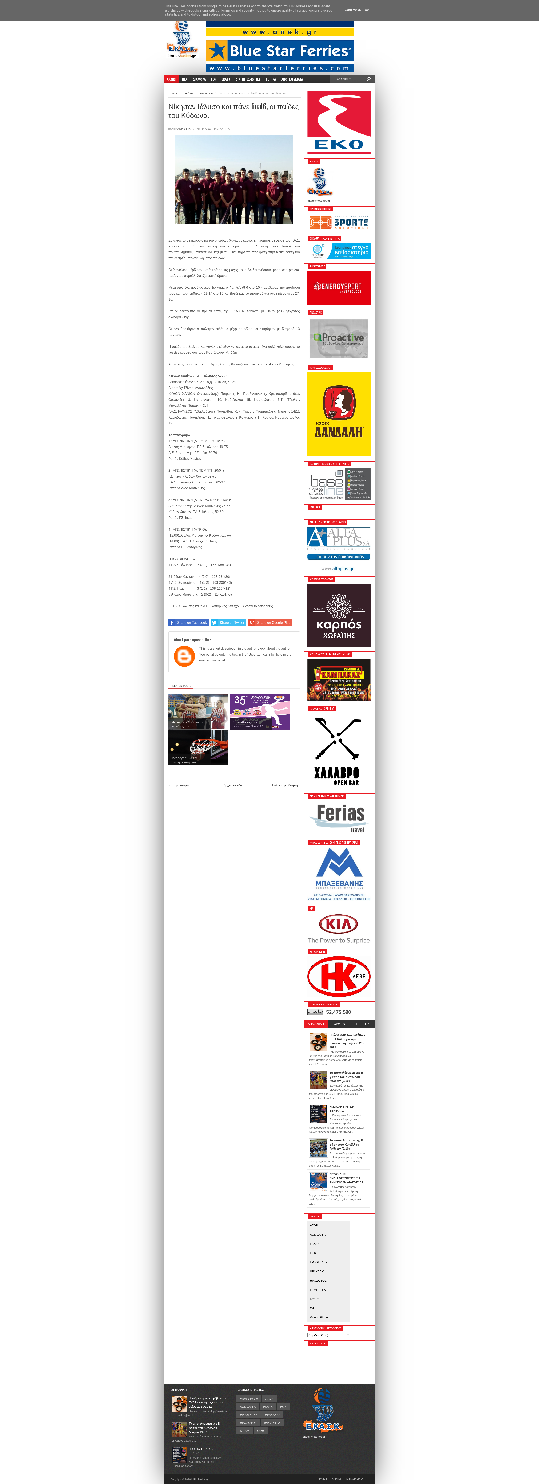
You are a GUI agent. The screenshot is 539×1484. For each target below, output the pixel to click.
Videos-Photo (319, 1317)
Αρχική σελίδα (233, 785)
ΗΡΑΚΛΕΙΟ (317, 1271)
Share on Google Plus (273, 622)
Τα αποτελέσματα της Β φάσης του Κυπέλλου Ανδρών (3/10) (204, 1427)
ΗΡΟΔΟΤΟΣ (318, 1280)
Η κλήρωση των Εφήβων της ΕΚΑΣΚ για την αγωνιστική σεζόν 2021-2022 (208, 1402)
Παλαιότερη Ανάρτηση (286, 785)
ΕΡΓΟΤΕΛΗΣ (318, 1262)
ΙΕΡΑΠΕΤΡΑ (318, 1290)
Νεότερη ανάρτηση (180, 785)
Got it (370, 10)
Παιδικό (206, 128)
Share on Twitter (232, 622)
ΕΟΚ (313, 1253)
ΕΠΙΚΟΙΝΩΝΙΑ (354, 1478)
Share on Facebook (192, 622)
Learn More (352, 10)
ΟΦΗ (313, 1308)
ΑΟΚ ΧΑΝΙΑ (318, 1234)
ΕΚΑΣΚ (314, 1244)
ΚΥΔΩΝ (315, 1299)
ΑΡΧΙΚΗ (322, 1478)
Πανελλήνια (221, 128)
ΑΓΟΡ (314, 1225)
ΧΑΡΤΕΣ (336, 1478)
